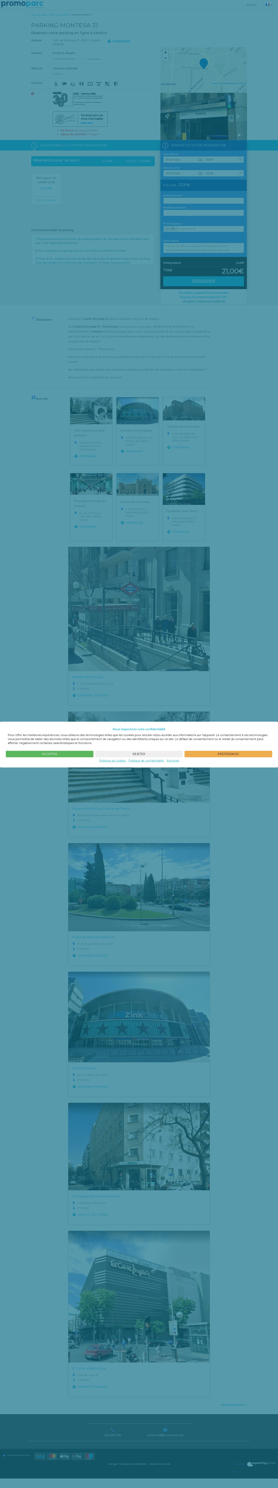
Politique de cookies (112, 760)
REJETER (139, 754)
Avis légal (173, 760)
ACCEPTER (49, 754)
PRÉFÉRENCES (228, 754)
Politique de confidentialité (146, 760)
